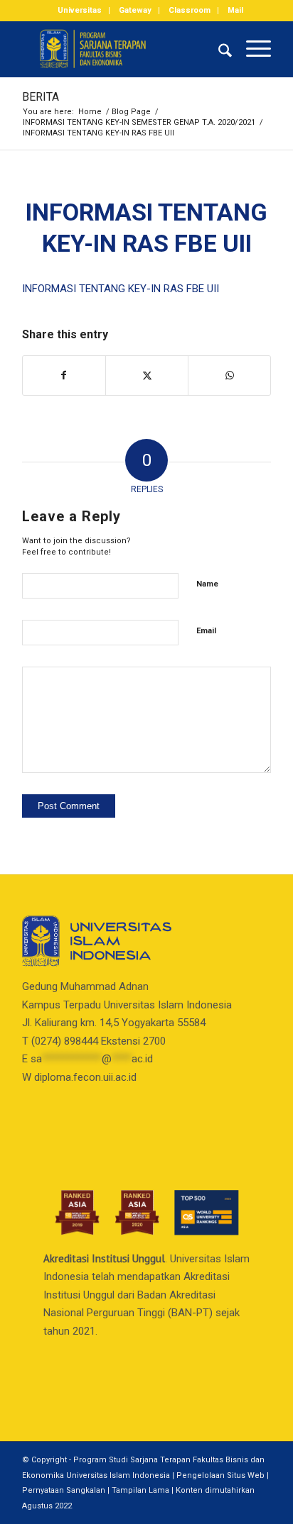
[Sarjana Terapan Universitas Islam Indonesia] (121, 49)
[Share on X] (147, 375)
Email (206, 630)
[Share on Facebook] (64, 375)
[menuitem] (80, 10)
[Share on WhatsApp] (229, 375)
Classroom (190, 10)
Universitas (80, 10)
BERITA (40, 97)
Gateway (135, 10)
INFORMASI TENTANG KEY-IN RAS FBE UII (120, 288)
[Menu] (251, 49)
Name (207, 584)
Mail (235, 10)
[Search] (218, 49)
